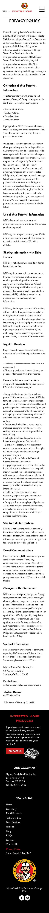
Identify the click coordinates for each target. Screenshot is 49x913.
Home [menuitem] (9, 804)
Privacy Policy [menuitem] (13, 849)
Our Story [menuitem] (11, 809)
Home (5, 11)
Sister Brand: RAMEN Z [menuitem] (18, 853)
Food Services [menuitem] (13, 822)
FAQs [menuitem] (9, 835)
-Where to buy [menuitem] (13, 818)
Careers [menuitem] (10, 840)
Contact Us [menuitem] (12, 844)
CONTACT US (15, 751)
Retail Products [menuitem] (14, 813)
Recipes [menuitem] (10, 827)
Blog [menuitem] (8, 831)
